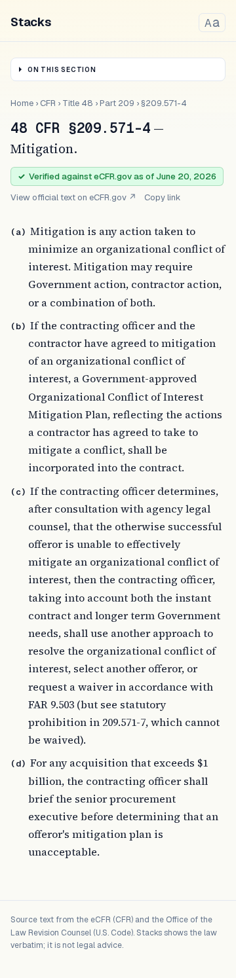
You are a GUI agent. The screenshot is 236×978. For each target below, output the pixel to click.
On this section (62, 69)
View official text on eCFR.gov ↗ (73, 197)
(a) (18, 232)
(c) (18, 492)
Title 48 (77, 103)
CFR (48, 103)
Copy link (162, 197)
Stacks (30, 21)
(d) (18, 763)
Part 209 (117, 103)
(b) (18, 326)
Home (21, 103)
